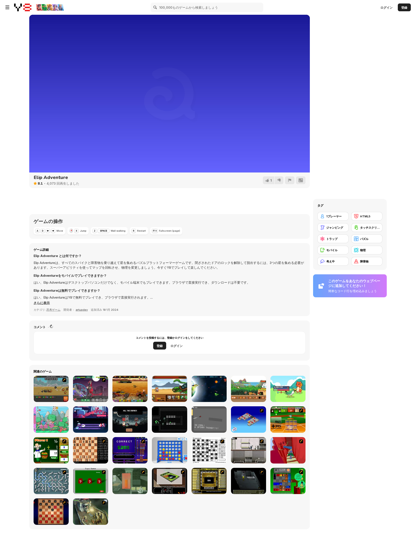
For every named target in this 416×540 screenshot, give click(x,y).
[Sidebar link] (7, 7)
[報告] (289, 180)
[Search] (155, 7)
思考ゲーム (53, 309)
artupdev (82, 309)
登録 (404, 7)
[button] (42, 303)
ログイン (386, 7)
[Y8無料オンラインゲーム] (23, 7)
